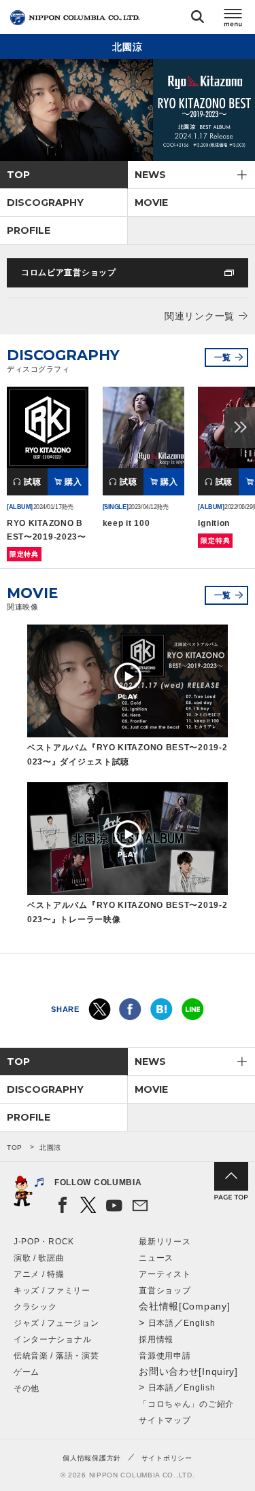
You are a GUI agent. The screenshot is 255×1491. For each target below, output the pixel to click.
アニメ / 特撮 (39, 1274)
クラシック (35, 1307)
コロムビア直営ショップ (68, 272)
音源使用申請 (164, 1356)
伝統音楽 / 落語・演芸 (56, 1356)
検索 (197, 19)
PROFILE (28, 230)
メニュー (233, 19)
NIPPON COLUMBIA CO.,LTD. (74, 17)
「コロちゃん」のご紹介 (186, 1404)
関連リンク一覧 (200, 316)
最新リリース (164, 1241)
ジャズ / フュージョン (56, 1323)
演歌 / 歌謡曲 (39, 1258)
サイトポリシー (166, 1458)
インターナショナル (52, 1339)
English (199, 1323)
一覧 (222, 357)
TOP (18, 175)
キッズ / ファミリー (52, 1290)
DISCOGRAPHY (45, 202)
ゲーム (26, 1372)
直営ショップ (164, 1290)
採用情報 (156, 1339)
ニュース (156, 1258)
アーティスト (164, 1274)
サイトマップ (164, 1420)
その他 (26, 1388)
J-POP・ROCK (44, 1241)
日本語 (161, 1323)
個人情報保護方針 (92, 1458)
